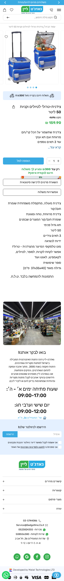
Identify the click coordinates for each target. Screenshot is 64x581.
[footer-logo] (32, 465)
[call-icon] (51, 10)
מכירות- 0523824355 (30, 529)
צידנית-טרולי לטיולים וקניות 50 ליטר (26, 26)
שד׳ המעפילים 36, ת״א (30, 418)
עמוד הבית (50, 26)
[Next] (5, 2)
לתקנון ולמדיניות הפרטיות (33, 447)
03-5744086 (30, 520)
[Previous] (58, 2)
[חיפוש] (8, 17)
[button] (11, 9)
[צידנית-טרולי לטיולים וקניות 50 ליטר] (32, 57)
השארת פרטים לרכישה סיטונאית (39, 182)
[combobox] (32, 17)
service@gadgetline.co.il (30, 525)
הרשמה (10, 434)
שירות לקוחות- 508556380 (30, 534)
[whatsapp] (6, 575)
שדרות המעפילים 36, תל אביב (30, 538)
